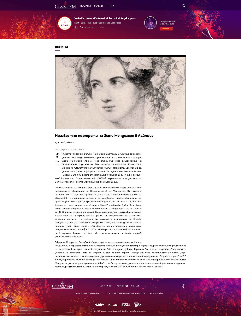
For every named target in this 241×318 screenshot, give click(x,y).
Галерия (99, 6)
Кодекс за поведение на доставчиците (126, 294)
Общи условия (156, 294)
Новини (85, 6)
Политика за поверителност (89, 294)
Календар (105, 286)
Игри (111, 6)
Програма (166, 29)
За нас (135, 286)
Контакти (121, 286)
